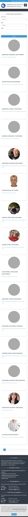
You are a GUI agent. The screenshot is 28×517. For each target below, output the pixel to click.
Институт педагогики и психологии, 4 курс (12, 137)
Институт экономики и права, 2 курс (10, 191)
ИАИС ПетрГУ (5, 478)
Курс (2, 22)
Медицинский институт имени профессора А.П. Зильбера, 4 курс (14, 165)
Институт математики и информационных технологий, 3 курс (13, 300)
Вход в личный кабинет (18, 1)
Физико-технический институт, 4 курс (13, 381)
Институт (3, 16)
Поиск (2, 33)
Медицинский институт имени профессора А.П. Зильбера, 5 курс (14, 355)
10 (25, 449)
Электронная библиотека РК (9, 477)
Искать (14, 36)
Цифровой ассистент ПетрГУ (9, 473)
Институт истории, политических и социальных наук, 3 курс (14, 110)
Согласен (14, 514)
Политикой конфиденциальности (19, 509)
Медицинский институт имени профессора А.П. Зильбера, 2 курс (14, 328)
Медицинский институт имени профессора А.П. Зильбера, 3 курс (14, 219)
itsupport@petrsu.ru (13, 502)
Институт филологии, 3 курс (12, 409)
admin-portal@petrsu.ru (14, 489)
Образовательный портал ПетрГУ (10, 475)
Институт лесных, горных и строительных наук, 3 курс (13, 83)
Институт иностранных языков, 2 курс (10, 274)
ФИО (2, 28)
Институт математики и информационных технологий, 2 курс (13, 246)
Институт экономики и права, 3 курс (13, 56)
